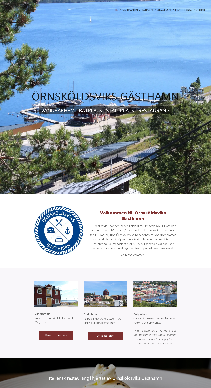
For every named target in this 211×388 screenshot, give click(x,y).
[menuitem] (117, 10)
